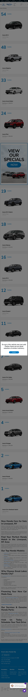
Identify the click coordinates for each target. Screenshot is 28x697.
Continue (14, 352)
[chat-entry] (24, 690)
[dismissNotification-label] (25, 683)
